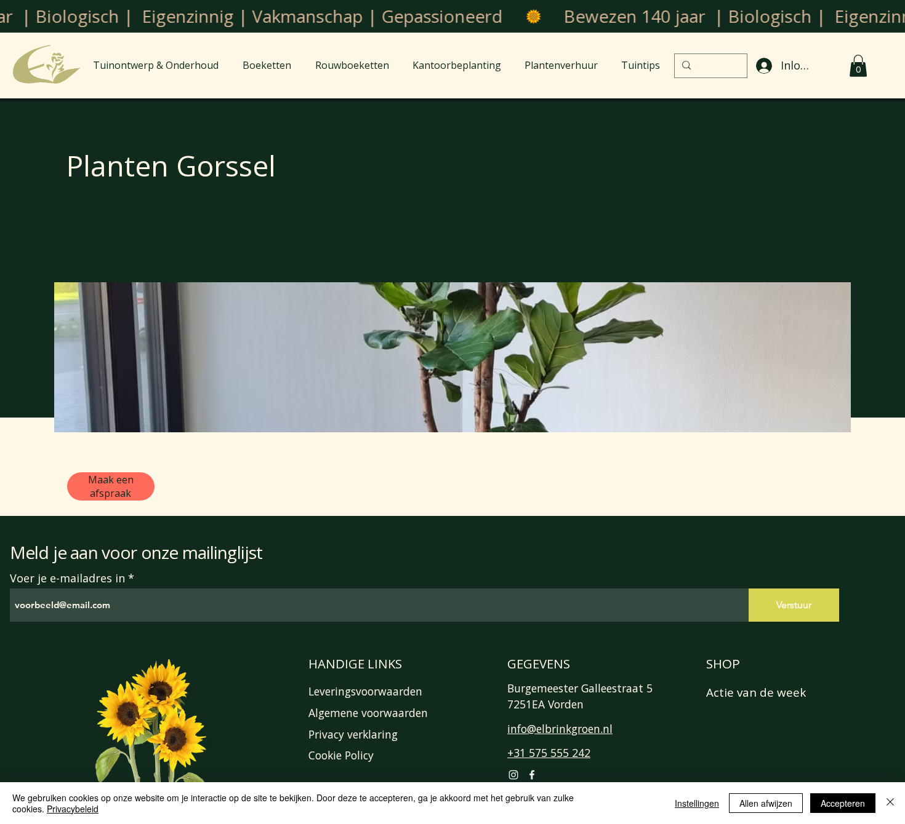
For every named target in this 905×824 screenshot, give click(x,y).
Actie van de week (756, 692)
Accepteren (843, 803)
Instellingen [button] (697, 803)
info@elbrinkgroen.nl (560, 728)
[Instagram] (513, 775)
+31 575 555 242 (548, 752)
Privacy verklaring (353, 734)
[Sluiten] (890, 803)
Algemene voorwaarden (368, 712)
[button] (858, 66)
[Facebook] (532, 775)
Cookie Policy (341, 755)
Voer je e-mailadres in (67, 578)
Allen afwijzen (765, 803)
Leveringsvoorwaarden (365, 691)
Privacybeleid (73, 808)
